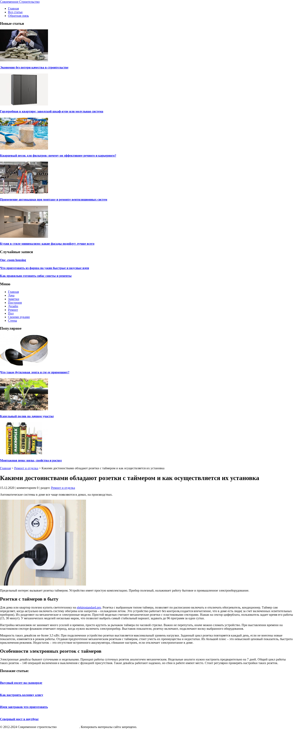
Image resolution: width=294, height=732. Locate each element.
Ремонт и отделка (26, 468)
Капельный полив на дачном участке (27, 416)
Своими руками (19, 317)
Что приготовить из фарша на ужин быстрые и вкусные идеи (44, 268)
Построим (15, 302)
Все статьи (15, 12)
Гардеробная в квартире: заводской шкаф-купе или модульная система (51, 111)
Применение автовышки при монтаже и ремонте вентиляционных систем (53, 199)
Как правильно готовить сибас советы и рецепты (36, 275)
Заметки (13, 299)
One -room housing (13, 260)
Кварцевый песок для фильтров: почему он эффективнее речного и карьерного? (58, 155)
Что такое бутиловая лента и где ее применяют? (34, 372)
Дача (11, 295)
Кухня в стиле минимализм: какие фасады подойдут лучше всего (47, 243)
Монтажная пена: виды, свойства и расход (31, 460)
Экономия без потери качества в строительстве (34, 67)
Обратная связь (18, 15)
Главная (13, 8)
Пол (11, 313)
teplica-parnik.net (68, 727)
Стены (12, 320)
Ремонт (13, 309)
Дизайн (13, 306)
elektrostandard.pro (89, 607)
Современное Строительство (20, 1)
